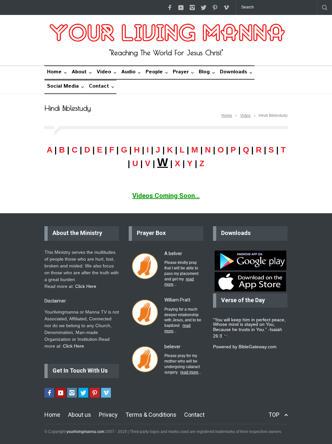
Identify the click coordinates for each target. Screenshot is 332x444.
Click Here (85, 286)
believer (172, 346)
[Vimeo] (226, 7)
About (79, 72)
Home (54, 72)
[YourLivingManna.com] (166, 33)
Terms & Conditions (150, 414)
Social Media (63, 86)
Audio (128, 72)
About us (79, 414)
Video (104, 72)
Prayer (181, 72)
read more (189, 372)
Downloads (233, 72)
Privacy (108, 414)
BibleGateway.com (258, 346)
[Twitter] (203, 7)
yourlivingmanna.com (85, 431)
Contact (99, 86)
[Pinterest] (215, 7)
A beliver (173, 253)
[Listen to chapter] (225, 336)
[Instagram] (192, 7)
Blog (204, 72)
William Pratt (177, 299)
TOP (273, 414)
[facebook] (169, 7)
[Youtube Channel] (181, 7)
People (154, 72)
